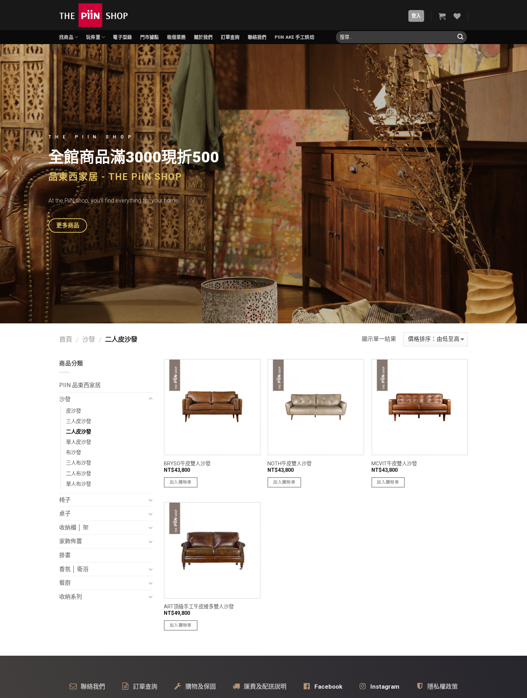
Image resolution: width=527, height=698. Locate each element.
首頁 (65, 339)
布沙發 (73, 453)
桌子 (65, 513)
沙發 (88, 339)
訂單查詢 (230, 37)
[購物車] (442, 16)
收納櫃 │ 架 (74, 527)
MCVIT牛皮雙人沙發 (394, 464)
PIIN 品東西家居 (80, 385)
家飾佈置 (70, 541)
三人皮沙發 (78, 421)
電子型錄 (122, 37)
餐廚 (65, 582)
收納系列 (70, 596)
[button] (67, 225)
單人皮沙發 (78, 442)
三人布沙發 (78, 463)
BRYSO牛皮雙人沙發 (187, 464)
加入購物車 (181, 482)
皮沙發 (73, 411)
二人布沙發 (78, 474)
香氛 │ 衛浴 (74, 569)
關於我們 (203, 37)
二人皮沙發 (78, 432)
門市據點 (149, 37)
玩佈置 (93, 37)
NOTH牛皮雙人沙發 (289, 464)
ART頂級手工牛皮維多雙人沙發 (199, 607)
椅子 (65, 500)
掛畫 (65, 555)
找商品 (66, 37)
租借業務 (176, 37)
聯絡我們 (257, 37)
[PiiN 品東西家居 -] (93, 15)
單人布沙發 (78, 484)
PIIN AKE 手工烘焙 (294, 37)
